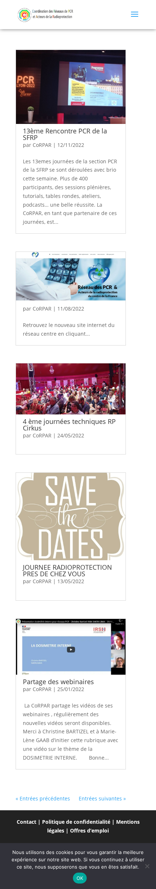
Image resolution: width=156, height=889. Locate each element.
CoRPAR (42, 144)
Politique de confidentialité (76, 821)
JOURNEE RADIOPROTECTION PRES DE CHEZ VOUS (67, 570)
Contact (26, 821)
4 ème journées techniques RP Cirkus (69, 424)
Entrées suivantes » (102, 798)
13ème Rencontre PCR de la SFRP (65, 134)
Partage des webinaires (58, 681)
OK (80, 878)
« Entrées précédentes (43, 798)
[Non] (147, 866)
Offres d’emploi (89, 830)
